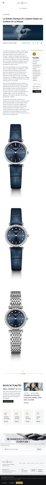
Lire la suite (26, 402)
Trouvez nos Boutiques (40, 470)
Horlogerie (6, 14)
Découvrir (6, 421)
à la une (26, 393)
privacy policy (36, 88)
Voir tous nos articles (8, 401)
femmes (28, 463)
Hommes (24, 463)
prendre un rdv (34, 470)
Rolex (20, 463)
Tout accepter (19, 482)
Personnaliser (12, 482)
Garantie (42, 463)
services (37, 463)
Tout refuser (5, 482)
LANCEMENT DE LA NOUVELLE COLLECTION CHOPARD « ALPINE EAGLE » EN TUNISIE (33, 398)
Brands (32, 463)
